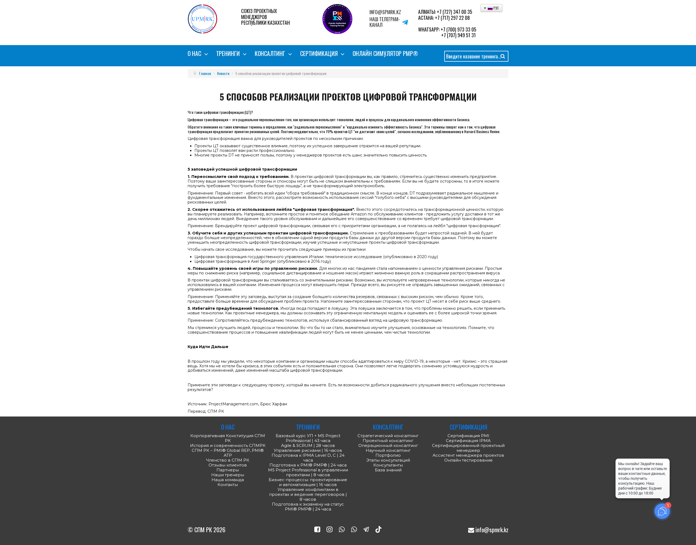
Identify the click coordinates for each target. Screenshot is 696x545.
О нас (194, 53)
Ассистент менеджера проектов (468, 455)
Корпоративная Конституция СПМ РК (227, 438)
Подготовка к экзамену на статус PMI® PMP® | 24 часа (308, 507)
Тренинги (228, 53)
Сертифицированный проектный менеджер (468, 448)
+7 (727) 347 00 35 (454, 11)
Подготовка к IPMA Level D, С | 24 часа (308, 458)
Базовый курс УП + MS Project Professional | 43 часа (308, 438)
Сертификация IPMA (468, 440)
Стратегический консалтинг (388, 435)
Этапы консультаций (388, 460)
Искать (502, 57)
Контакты (227, 484)
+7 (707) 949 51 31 (458, 35)
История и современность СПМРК (228, 445)
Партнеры (227, 470)
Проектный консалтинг (388, 440)
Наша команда (228, 479)
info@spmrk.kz (491, 529)
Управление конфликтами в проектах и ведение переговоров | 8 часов (308, 494)
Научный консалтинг (388, 450)
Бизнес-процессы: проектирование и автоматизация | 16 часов (308, 482)
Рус (496, 8)
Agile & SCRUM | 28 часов (308, 445)
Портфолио (388, 455)
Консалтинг (270, 53)
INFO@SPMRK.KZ (385, 12)
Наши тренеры (227, 474)
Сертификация (319, 53)
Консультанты (388, 465)
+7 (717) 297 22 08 (452, 17)
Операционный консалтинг (388, 445)
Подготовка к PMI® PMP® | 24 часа (308, 465)
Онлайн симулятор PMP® (385, 53)
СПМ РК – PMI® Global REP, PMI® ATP (228, 453)
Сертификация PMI (468, 435)
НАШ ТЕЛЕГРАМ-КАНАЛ (384, 22)
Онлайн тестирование (468, 460)
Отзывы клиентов (228, 465)
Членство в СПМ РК (227, 460)
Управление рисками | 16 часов (308, 450)
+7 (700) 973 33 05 (458, 29)
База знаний (388, 470)
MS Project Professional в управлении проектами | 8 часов (308, 472)
